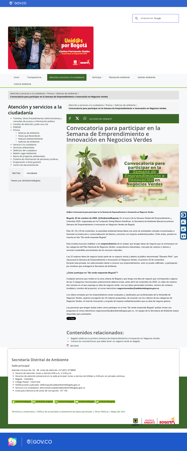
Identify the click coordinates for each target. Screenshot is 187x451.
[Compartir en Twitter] (77, 119)
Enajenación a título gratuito (27, 162)
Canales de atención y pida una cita (30, 124)
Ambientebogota (66, 401)
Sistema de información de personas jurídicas (35, 159)
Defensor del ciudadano (25, 150)
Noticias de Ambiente (28, 133)
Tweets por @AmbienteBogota (25, 180)
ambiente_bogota (44, 401)
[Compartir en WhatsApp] (85, 119)
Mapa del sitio (118, 411)
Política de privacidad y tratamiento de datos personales (64, 411)
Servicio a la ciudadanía (24, 144)
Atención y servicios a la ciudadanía (27, 93)
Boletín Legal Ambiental (24, 153)
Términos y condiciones (23, 411)
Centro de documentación (26, 165)
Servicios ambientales (23, 147)
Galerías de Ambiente (28, 141)
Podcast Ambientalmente (30, 138)
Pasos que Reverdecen (29, 135)
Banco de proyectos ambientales (29, 156)
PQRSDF (17, 127)
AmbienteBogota (23, 401)
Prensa (50, 93)
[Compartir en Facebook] (69, 119)
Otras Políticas (102, 411)
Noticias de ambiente (66, 93)
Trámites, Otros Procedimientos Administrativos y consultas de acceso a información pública (37, 120)
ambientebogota (107, 401)
